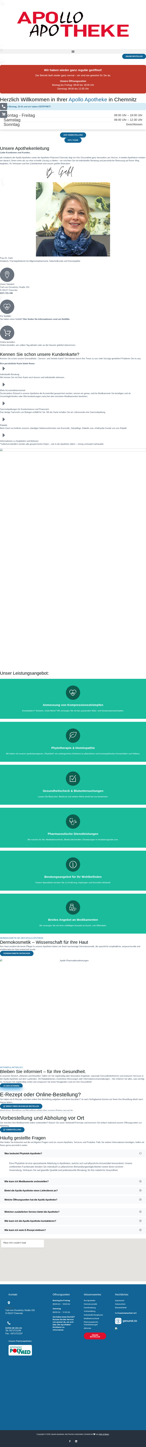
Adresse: (9, 1308)
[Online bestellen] (7, 333)
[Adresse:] (8, 1302)
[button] (73, 51)
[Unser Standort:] (7, 275)
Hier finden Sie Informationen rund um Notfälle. (46, 319)
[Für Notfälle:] (7, 307)
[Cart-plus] (3, 114)
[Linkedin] (76, 1441)
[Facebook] (70, 1441)
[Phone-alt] (3, 106)
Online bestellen (7, 342)
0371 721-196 (6, 293)
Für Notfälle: (5, 316)
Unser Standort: (7, 284)
